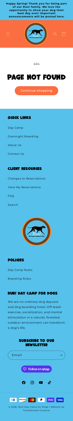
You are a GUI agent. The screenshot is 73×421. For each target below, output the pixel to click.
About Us (15, 145)
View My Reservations (24, 187)
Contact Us (16, 154)
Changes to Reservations (27, 178)
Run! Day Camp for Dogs (33, 407)
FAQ (11, 196)
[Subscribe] (60, 355)
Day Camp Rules (20, 270)
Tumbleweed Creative (36, 410)
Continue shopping (36, 90)
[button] (8, 34)
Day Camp (15, 127)
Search (13, 205)
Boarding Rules (19, 278)
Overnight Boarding (23, 136)
